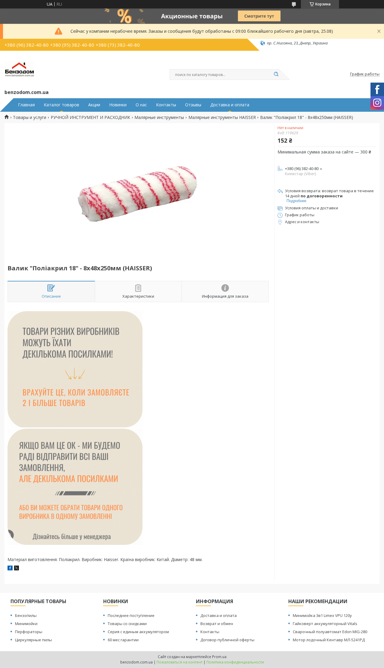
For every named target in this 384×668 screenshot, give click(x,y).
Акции (94, 105)
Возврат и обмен (216, 623)
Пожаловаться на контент (179, 662)
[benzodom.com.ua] (19, 69)
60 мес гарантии (123, 639)
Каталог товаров (61, 105)
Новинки (118, 105)
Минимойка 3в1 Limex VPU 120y (322, 615)
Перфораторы (28, 631)
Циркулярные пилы (33, 639)
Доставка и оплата (229, 105)
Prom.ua (219, 656)
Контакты (166, 105)
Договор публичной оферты (227, 639)
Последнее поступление (131, 615)
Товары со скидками (127, 623)
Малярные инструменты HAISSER (222, 117)
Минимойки (26, 623)
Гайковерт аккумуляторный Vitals (325, 623)
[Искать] (276, 74)
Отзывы (193, 105)
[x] (16, 569)
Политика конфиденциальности (235, 662)
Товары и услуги (29, 117)
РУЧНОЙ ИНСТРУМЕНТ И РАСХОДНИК (90, 117)
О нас (141, 105)
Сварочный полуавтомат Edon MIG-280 (330, 631)
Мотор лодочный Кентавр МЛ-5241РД (329, 639)
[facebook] (10, 569)
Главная (26, 105)
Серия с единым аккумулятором (138, 631)
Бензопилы (26, 615)
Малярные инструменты (159, 117)
